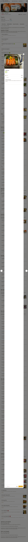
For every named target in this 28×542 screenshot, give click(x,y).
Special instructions (8, 79)
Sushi (7, 75)
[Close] (23, 54)
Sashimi (8, 77)
